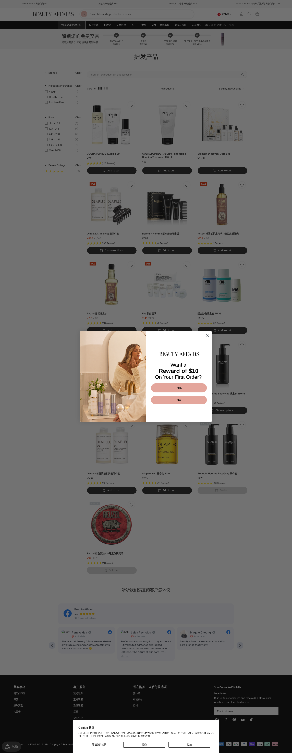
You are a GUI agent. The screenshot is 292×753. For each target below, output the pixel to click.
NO (179, 399)
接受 (144, 744)
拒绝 (189, 744)
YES (179, 387)
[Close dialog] (208, 336)
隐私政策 (145, 735)
